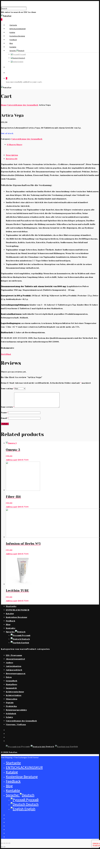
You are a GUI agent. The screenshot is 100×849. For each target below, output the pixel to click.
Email (4, 418)
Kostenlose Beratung (17, 36)
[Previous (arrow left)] (2, 846)
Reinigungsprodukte (16, 710)
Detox (9, 677)
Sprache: (13, 50)
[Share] (4, 843)
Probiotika (11, 706)
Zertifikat (6, 354)
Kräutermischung (15, 692)
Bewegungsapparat (15, 673)
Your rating (7, 388)
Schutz (9, 717)
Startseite (13, 25)
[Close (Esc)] (2, 843)
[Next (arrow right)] (4, 846)
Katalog (12, 32)
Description (12, 155)
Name (4, 412)
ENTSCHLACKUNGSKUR (18, 29)
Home (4, 105)
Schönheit (11, 713)
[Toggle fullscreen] (7, 843)
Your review (7, 407)
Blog (11, 43)
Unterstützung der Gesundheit (22, 105)
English (20, 62)
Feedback (13, 40)
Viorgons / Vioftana (16, 724)
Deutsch (22, 58)
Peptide (10, 702)
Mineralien (11, 699)
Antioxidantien (13, 666)
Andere (9, 662)
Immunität (11, 688)
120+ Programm (14, 655)
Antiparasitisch (14, 670)
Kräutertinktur (13, 695)
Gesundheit (11, 681)
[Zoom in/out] (9, 843)
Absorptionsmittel (15, 659)
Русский (22, 54)
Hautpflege (11, 684)
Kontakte (13, 47)
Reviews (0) (11, 159)
